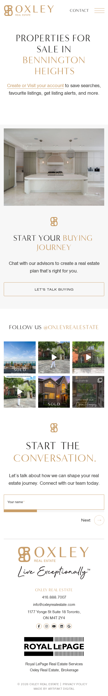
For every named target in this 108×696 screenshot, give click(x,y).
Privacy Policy (75, 684)
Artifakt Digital (61, 688)
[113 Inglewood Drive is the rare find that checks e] (88, 357)
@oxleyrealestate (71, 327)
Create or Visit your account (35, 85)
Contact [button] (79, 10)
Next (85, 520)
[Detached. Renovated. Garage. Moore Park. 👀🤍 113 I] (54, 357)
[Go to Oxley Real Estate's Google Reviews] (69, 626)
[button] (99, 10)
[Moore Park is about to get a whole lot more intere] (20, 392)
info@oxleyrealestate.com (54, 604)
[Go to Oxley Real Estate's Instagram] (46, 626)
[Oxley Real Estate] (29, 10)
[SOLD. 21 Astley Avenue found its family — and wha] (54, 392)
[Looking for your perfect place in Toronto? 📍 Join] (88, 392)
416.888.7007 (54, 597)
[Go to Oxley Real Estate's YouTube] (54, 626)
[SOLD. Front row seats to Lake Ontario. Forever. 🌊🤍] (20, 357)
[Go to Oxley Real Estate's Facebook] (39, 626)
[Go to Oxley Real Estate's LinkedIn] (61, 626)
